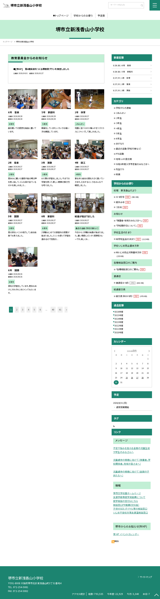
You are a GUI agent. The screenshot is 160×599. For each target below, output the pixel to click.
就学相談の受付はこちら (125, 501)
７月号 (121, 207)
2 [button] (16, 309)
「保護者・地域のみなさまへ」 (131, 220)
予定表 (101, 15)
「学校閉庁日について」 (129, 225)
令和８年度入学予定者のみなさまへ (132, 164)
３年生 (119, 123)
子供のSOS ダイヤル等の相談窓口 (130, 508)
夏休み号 (123, 202)
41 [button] (60, 309)
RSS (117, 541)
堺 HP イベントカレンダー (126, 534)
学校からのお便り (83, 15)
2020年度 (119, 332)
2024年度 (119, 318)
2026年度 (119, 311)
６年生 (119, 138)
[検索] (140, 5)
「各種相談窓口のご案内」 (130, 269)
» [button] (66, 309)
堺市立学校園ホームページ (127, 493)
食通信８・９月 (130, 282)
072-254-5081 (20, 587)
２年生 (119, 117)
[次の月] (149, 351)
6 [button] (40, 309)
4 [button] (28, 309)
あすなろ (120, 143)
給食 (118, 174)
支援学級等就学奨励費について (129, 497)
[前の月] (114, 351)
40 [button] (53, 309)
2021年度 (119, 328)
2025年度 (119, 315)
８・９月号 (127, 196)
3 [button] (22, 309)
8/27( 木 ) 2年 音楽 (121, 84)
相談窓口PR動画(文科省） (126, 504)
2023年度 (119, 322)
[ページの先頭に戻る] (156, 595)
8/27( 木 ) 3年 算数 (121, 90)
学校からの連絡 (123, 107)
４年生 (119, 128)
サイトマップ (146, 576)
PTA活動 (120, 153)
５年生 (119, 133)
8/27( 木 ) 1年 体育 (121, 78)
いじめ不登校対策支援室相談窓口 (130, 512)
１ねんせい (121, 112)
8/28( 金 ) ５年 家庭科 (123, 71)
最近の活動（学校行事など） (128, 148)
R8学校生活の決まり (132, 239)
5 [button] (34, 309)
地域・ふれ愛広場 (124, 158)
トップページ (62, 15)
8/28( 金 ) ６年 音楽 (122, 65)
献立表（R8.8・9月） (131, 296)
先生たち (120, 169)
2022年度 (119, 325)
